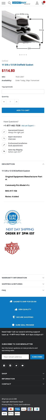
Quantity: (5, 97)
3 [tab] (24, 54)
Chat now (12, 139)
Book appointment (15, 145)
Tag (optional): (7, 87)
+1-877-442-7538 (12, 125)
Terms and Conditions (22, 405)
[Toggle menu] (3, 3)
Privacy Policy (7, 405)
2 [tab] (21, 54)
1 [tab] (19, 54)
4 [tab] (26, 54)
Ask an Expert (27, 125)
